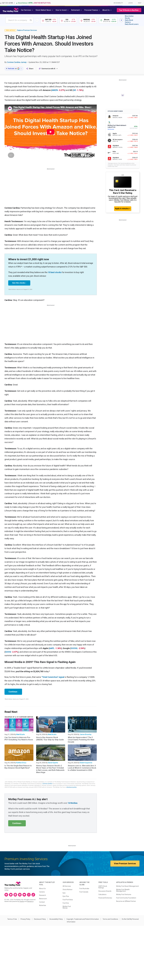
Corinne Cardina (47, 783)
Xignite (22, 901)
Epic (64, 893)
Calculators (102, 894)
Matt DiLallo (20, 734)
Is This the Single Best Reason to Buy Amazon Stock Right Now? (18, 767)
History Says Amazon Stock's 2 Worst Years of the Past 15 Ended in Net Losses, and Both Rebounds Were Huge (50, 769)
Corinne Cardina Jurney (16, 62)
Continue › (13, 691)
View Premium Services (125, 863)
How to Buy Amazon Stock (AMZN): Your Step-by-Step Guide (50, 738)
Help (139, 3)
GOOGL (74, 648)
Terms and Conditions (110, 919)
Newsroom (43, 899)
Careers (42, 892)
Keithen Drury (21, 763)
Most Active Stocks (129, 17)
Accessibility (118, 3)
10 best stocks (54, 272)
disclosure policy (71, 787)
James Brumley (85, 734)
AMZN (55, 90)
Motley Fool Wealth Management (123, 890)
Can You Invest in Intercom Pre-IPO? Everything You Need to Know (18, 738)
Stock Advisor (67, 889)
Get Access (111, 129)
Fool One (66, 903)
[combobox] (19, 20)
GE (74, 90)
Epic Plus (66, 896)
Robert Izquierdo (86, 763)
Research (42, 895)
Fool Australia (84, 888)
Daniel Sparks (53, 763)
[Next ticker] (121, 20)
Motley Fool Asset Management (127, 886)
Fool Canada (83, 892)
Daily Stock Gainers (129, 21)
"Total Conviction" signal (53, 677)
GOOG (8, 652)
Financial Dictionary (105, 898)
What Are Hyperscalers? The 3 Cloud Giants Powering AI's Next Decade (81, 739)
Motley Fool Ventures (123, 894)
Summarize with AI (48, 68)
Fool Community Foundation (126, 898)
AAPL (51, 648)
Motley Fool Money (67, 907)
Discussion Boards (104, 891)
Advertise (42, 905)
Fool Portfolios (68, 900)
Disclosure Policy (40, 919)
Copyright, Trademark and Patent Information (82, 919)
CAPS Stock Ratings (102, 887)
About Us (42, 888)
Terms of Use (12, 919)
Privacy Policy (25, 919)
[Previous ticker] (37, 20)
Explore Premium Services (27, 30)
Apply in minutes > (122, 208)
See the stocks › (19, 283)
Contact (42, 902)
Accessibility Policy (56, 919)
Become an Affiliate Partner (126, 901)
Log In (130, 3)
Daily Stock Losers (131, 24)
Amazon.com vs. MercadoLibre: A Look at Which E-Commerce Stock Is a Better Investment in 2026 (82, 768)
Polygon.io (30, 901)
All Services (67, 886)
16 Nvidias (72, 803)
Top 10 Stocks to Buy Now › (129, 10)
